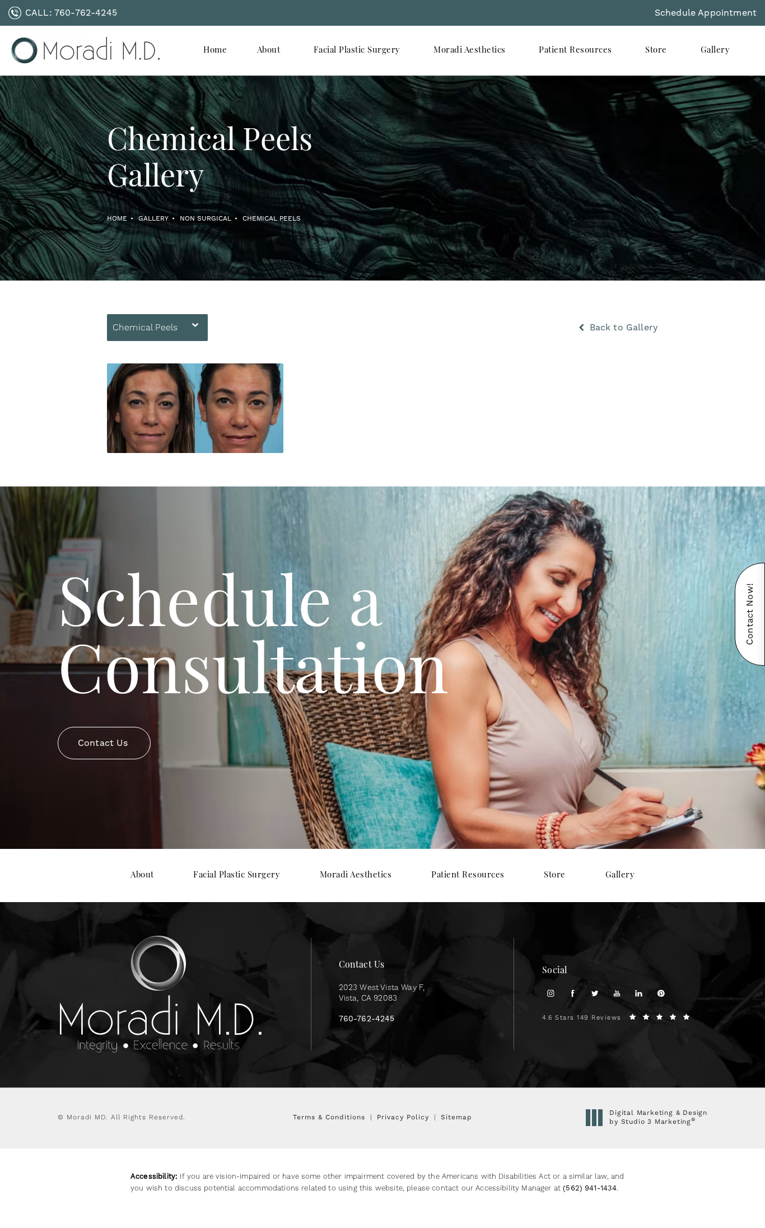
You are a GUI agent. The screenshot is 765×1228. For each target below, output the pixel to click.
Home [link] (215, 50)
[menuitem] (215, 50)
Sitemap (456, 1117)
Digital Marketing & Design (658, 1117)
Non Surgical (205, 218)
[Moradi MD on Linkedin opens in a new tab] (639, 993)
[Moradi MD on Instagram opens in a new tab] (550, 993)
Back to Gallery (622, 327)
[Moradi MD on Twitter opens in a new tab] (594, 993)
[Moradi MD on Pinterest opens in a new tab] (661, 993)
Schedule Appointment (706, 12)
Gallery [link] (715, 50)
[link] (62, 12)
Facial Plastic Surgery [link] (357, 50)
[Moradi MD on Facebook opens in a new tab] (573, 993)
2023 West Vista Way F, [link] (382, 993)
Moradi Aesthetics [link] (469, 50)
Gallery (153, 218)
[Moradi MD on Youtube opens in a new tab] (617, 993)
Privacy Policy (403, 1117)
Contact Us (103, 742)
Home (117, 218)
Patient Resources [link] (575, 50)
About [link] (269, 50)
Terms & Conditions (329, 1117)
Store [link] (656, 50)
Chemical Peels (271, 218)
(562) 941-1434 (590, 1188)
